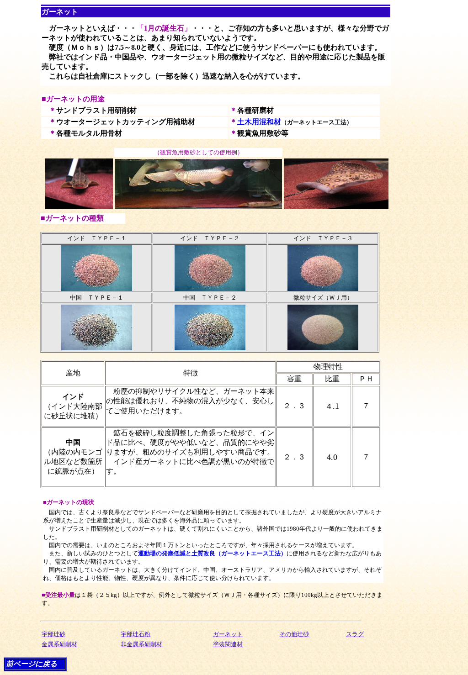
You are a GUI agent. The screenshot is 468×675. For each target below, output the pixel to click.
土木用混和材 (259, 122)
